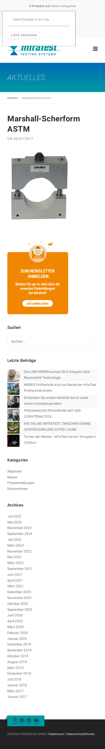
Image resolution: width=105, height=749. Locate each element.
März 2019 (15, 668)
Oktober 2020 (17, 604)
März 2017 (15, 691)
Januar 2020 (17, 639)
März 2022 (15, 563)
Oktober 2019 (17, 656)
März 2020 (15, 627)
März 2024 (15, 545)
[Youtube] (36, 720)
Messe (12, 477)
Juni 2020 (14, 615)
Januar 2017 (17, 697)
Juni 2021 (14, 574)
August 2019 (17, 662)
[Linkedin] (22, 720)
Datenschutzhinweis (80, 734)
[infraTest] (34, 49)
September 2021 (19, 569)
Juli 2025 (14, 516)
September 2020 (19, 609)
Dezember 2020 (19, 592)
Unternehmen (17, 489)
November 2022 (19, 551)
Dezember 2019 (19, 644)
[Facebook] (15, 720)
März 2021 (15, 586)
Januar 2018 (17, 685)
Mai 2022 (14, 557)
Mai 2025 (14, 522)
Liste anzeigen (24, 35)
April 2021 (15, 580)
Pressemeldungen (20, 483)
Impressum (56, 734)
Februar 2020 (17, 633)
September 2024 (19, 534)
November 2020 (19, 598)
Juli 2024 (14, 540)
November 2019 (19, 650)
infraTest (12, 98)
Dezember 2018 (19, 673)
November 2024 (19, 528)
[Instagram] (29, 720)
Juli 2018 (14, 679)
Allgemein (14, 471)
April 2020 (15, 621)
